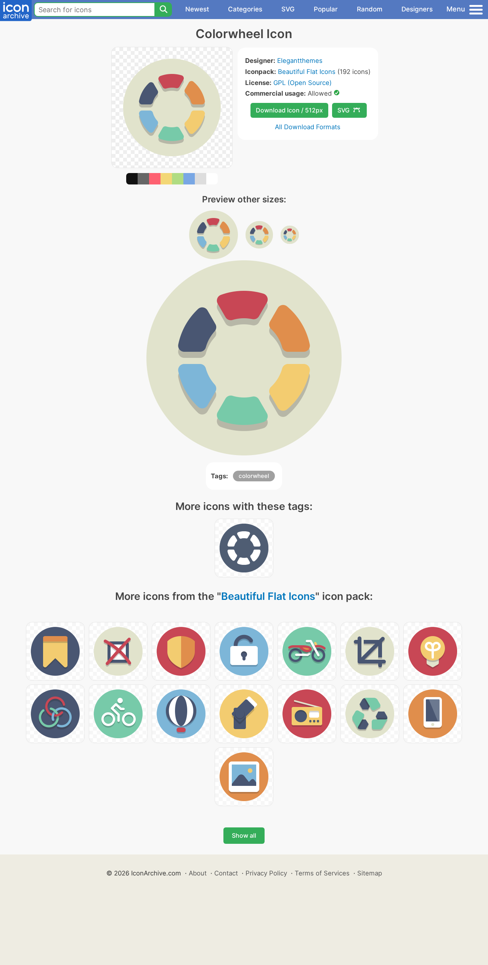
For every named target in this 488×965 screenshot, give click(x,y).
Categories (245, 9)
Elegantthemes (300, 60)
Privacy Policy (266, 873)
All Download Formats (307, 127)
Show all (244, 835)
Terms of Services (322, 873)
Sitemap (369, 873)
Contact (226, 873)
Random (369, 9)
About (198, 873)
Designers (417, 9)
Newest (197, 9)
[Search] (163, 9)
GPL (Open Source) (302, 83)
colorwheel (254, 475)
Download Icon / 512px (289, 110)
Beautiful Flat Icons (307, 71)
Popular (326, 9)
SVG (288, 9)
